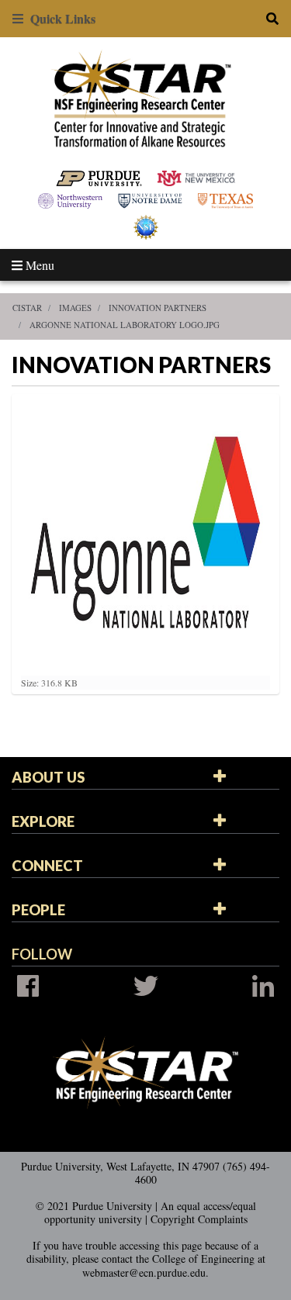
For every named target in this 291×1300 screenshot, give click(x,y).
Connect (47, 865)
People (38, 909)
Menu (38, 265)
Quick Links (59, 18)
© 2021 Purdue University (94, 1205)
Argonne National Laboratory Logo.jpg (124, 324)
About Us (48, 777)
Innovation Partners (157, 307)
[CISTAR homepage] (145, 97)
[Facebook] (28, 985)
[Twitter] (145, 985)
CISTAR (27, 307)
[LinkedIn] (263, 985)
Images (75, 307)
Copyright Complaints (199, 1219)
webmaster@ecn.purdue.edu (144, 1272)
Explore (43, 821)
